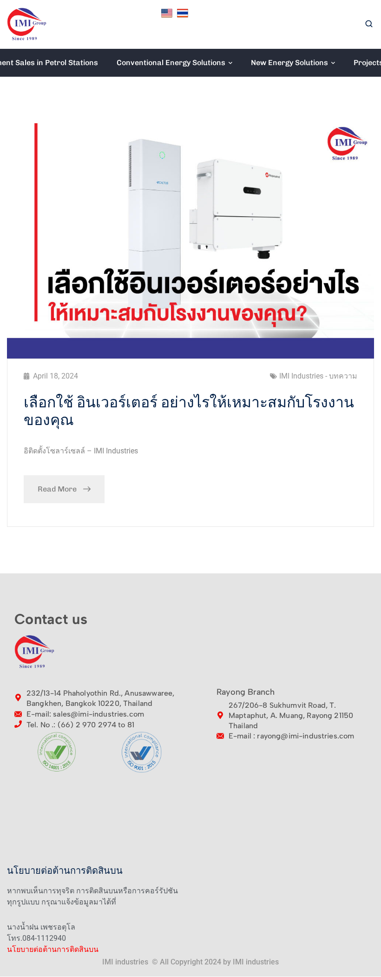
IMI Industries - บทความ (318, 376)
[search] (369, 24)
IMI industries (256, 961)
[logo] (27, 24)
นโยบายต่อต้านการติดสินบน (53, 949)
